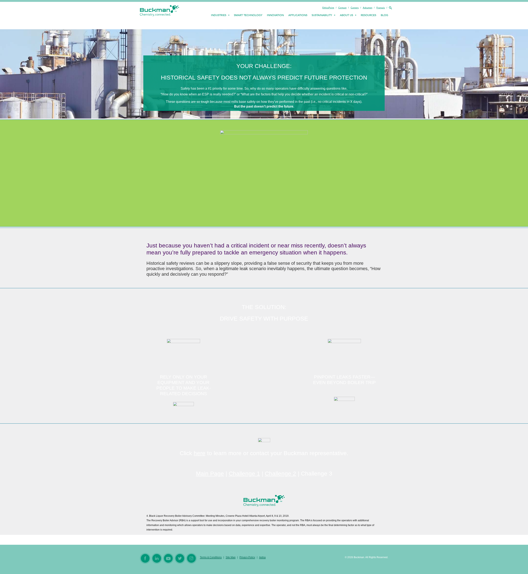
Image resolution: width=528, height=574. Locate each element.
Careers (355, 7)
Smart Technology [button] (248, 15)
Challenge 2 (280, 473)
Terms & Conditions (211, 557)
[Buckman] (159, 11)
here (199, 453)
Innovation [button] (275, 15)
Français (380, 7)
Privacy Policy (247, 557)
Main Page (210, 473)
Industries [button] (218, 15)
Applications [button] (297, 15)
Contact (342, 7)
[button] (390, 7)
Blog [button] (384, 15)
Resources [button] (368, 15)
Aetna (262, 557)
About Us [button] (346, 15)
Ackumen (367, 7)
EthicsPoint (328, 7)
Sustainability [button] (322, 15)
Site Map (231, 557)
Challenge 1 (244, 473)
